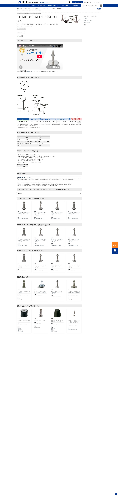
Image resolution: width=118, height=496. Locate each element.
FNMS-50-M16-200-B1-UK (68, 179)
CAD (79, 121)
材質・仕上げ (87, 22)
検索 (101, 6)
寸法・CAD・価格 (88, 20)
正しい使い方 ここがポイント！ (91, 16)
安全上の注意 (20, 32)
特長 (85, 24)
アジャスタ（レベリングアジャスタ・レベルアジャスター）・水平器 (40, 8)
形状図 (85, 18)
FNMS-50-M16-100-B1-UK (34, 179)
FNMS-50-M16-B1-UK (22, 10)
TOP (18, 8)
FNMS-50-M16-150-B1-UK (56, 179)
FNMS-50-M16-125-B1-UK (45, 179)
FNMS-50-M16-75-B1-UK (22, 179)
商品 (22, 8)
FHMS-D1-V (29, 71)
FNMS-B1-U (59, 8)
